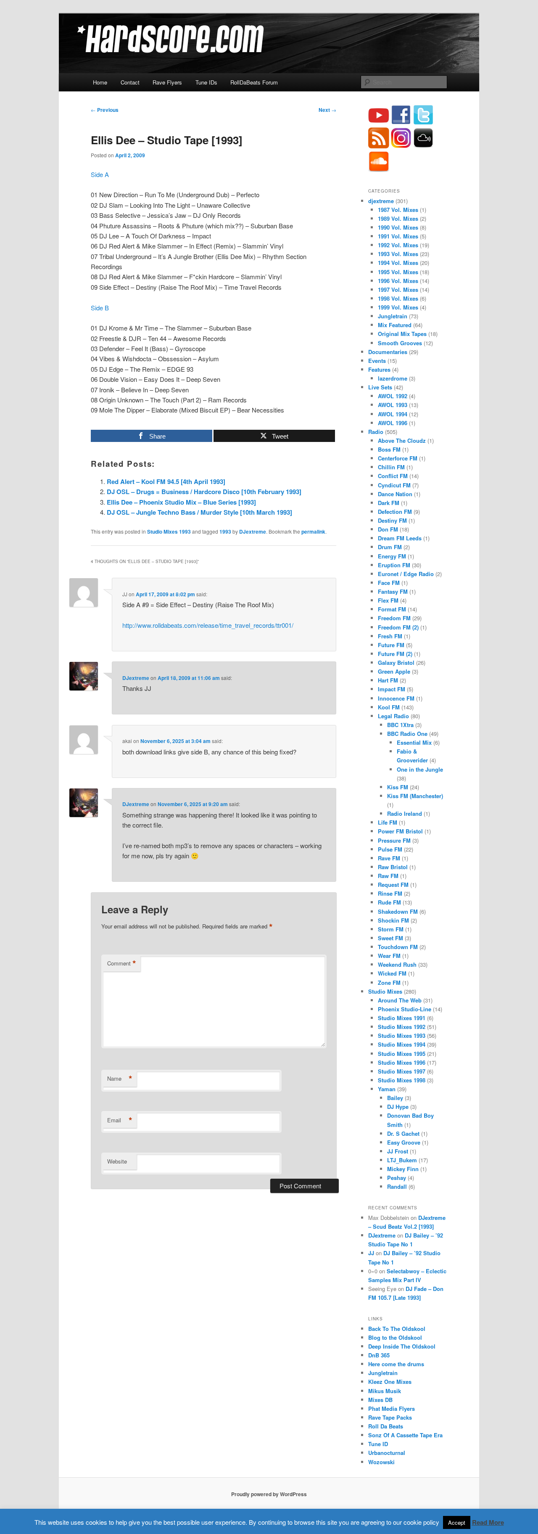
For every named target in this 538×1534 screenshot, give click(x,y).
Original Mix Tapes (402, 334)
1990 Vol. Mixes (398, 227)
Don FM (388, 529)
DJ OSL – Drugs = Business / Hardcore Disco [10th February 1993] (204, 491)
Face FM (389, 583)
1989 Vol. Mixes (398, 218)
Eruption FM (394, 565)
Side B (101, 307)
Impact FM (391, 689)
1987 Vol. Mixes (398, 210)
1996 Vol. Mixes (398, 281)
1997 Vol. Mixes (398, 290)
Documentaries (387, 352)
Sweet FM (390, 938)
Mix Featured (394, 325)
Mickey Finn (403, 1169)
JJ (371, 1253)
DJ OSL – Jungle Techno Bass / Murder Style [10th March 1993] (199, 512)
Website (117, 1161)
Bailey (395, 1098)
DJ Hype (398, 1107)
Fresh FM (390, 636)
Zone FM (389, 983)
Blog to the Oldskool (395, 1337)
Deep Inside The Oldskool (401, 1346)
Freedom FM (394, 618)
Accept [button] (456, 1522)
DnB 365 (379, 1355)
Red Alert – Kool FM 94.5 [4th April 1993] (166, 481)
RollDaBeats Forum (254, 82)
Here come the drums (396, 1364)
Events (377, 361)
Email (119, 1120)
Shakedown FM (398, 911)
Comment (121, 963)
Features (379, 369)
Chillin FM (391, 467)
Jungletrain (392, 316)
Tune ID (378, 1444)
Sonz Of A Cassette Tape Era (405, 1435)
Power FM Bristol (400, 831)
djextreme (381, 201)
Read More (488, 1522)
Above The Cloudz (402, 440)
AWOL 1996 (392, 423)
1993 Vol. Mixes (398, 254)
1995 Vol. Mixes (398, 272)
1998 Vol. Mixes (398, 298)
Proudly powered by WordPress (269, 1494)
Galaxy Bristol (396, 662)
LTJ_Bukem (402, 1160)
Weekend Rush (397, 964)
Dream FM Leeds (400, 538)
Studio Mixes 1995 (401, 1054)
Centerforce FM (397, 458)
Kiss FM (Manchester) (415, 796)
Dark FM (388, 503)
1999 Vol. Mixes (398, 307)
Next (327, 110)
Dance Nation (395, 494)
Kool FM (389, 707)
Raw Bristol (393, 867)
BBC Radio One (407, 734)
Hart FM (388, 680)
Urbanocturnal (386, 1453)
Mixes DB (380, 1400)
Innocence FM (396, 698)
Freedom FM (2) (398, 627)
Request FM (393, 885)
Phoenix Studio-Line (404, 1009)
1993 (225, 531)
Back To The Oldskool (396, 1329)
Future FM (391, 645)
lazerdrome (392, 378)
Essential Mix (414, 742)
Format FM (392, 609)
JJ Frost (397, 1151)
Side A (101, 174)
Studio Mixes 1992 (401, 1027)
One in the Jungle (420, 769)
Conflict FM (393, 476)
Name (119, 1078)
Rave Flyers (167, 82)
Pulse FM (390, 849)
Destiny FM (392, 520)
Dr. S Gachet (403, 1133)
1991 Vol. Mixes (398, 236)
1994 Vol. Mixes (398, 263)
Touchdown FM (398, 947)
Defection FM (395, 512)
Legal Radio (393, 716)
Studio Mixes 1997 (401, 1071)
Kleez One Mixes (389, 1382)
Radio (375, 432)
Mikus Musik (384, 1391)
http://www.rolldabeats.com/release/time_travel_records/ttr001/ (207, 625)
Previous (105, 110)
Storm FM (391, 929)
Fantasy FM (393, 591)
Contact (130, 82)
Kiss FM (397, 787)
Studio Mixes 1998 (401, 1080)
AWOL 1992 (392, 396)
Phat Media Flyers (391, 1408)
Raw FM (388, 876)
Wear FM (389, 956)
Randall (397, 1186)
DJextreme (252, 531)
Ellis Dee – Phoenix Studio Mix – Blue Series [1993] (181, 502)
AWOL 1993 (392, 405)
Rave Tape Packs (390, 1417)
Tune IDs (206, 82)
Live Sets (380, 387)
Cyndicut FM (394, 485)
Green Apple (394, 671)
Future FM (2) (395, 654)
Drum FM (390, 547)
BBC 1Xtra (400, 725)
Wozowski (381, 1462)
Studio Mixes (385, 991)
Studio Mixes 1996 (401, 1062)
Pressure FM (394, 840)
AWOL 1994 (392, 414)
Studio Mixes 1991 (401, 1018)
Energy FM (392, 556)
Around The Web (400, 1000)
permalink (313, 531)
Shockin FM (393, 920)
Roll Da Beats (385, 1426)
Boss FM (389, 449)
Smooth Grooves (400, 343)
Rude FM (389, 902)
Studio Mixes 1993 (169, 531)
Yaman (387, 1089)
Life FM (387, 822)
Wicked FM (392, 973)
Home (100, 82)
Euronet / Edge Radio (406, 574)
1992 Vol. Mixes (398, 245)
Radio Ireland (404, 813)
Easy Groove (403, 1142)
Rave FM (389, 858)
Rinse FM (390, 893)
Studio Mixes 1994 (401, 1044)
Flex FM (388, 600)
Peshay (396, 1178)
